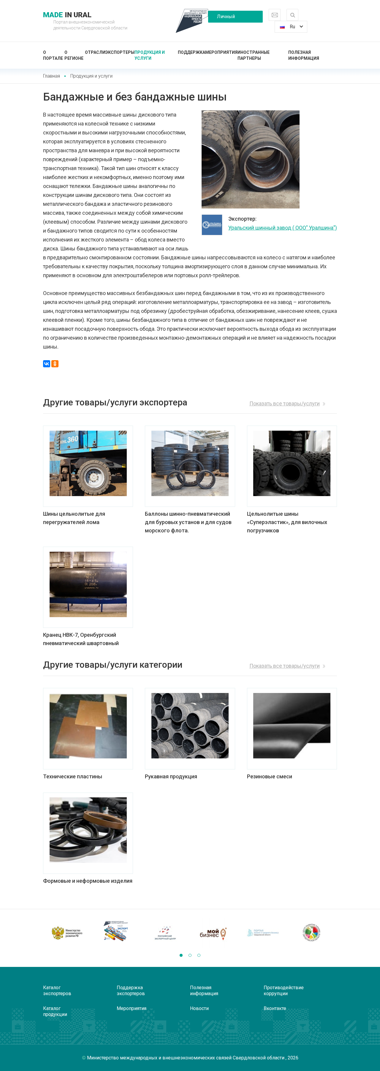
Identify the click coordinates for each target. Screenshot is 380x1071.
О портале (53, 55)
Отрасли (95, 52)
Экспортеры (119, 52)
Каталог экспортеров (57, 990)
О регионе (73, 55)
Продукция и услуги (149, 55)
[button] (181, 955)
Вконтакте (275, 1008)
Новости (199, 1008)
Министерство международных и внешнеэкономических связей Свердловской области (186, 1058)
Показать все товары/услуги (284, 403)
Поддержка (191, 52)
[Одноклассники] (54, 363)
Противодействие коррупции (284, 990)
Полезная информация (303, 55)
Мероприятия (221, 52)
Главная (51, 76)
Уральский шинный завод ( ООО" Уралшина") (282, 228)
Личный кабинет (226, 18)
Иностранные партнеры (254, 55)
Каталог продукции (55, 1011)
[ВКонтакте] (46, 363)
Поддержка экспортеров (131, 990)
